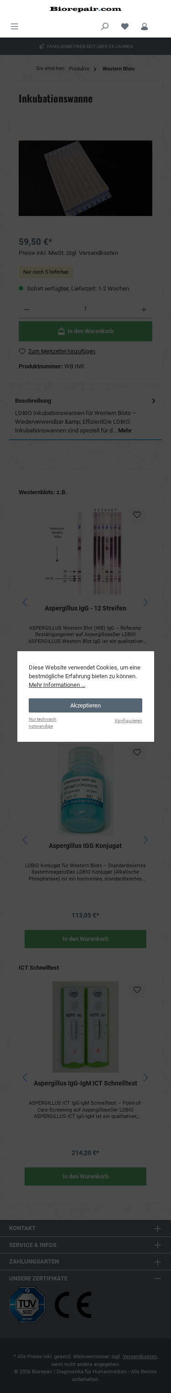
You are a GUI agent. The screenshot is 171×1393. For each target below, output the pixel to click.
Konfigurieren (128, 720)
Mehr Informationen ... (57, 684)
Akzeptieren (85, 705)
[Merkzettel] (125, 25)
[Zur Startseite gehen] (85, 9)
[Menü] (15, 25)
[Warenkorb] (160, 23)
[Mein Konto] (145, 25)
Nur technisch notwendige (43, 722)
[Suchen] (105, 25)
